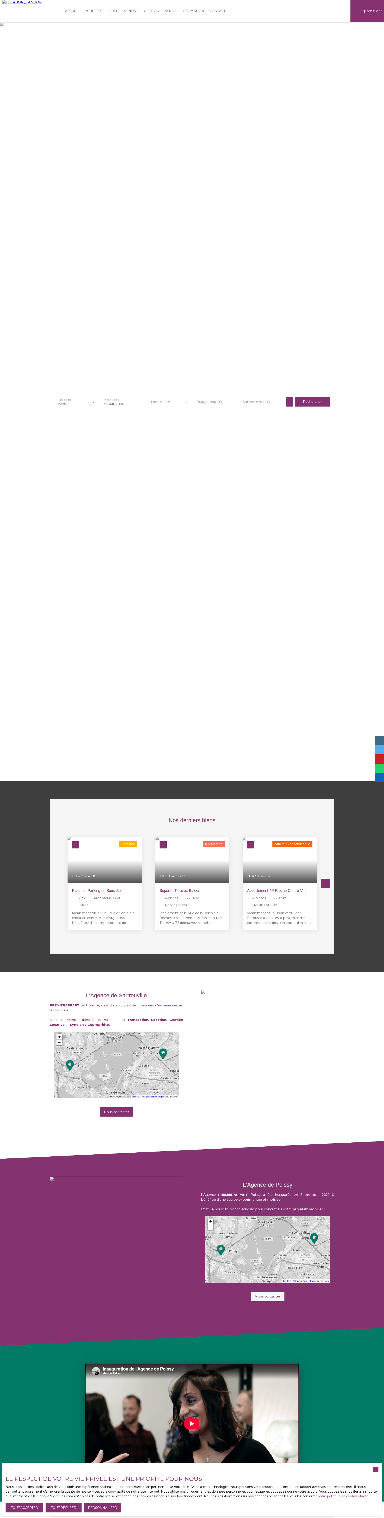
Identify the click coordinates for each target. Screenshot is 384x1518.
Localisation (160, 402)
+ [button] (59, 1036)
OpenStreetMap (153, 1096)
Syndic (171, 11)
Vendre (131, 11)
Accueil (72, 11)
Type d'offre (64, 399)
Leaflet (136, 1096)
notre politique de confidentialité (343, 1496)
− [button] (59, 1042)
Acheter (93, 11)
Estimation (193, 11)
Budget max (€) (209, 402)
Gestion (151, 11)
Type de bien (111, 399)
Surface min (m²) (256, 402)
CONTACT (218, 11)
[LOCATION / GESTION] (30, 11)
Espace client (371, 11)
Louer (112, 11)
